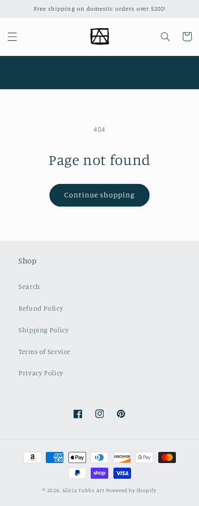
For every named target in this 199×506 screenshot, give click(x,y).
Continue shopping (99, 194)
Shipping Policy (43, 330)
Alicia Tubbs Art (83, 490)
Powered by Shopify (131, 490)
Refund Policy (41, 308)
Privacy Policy (41, 373)
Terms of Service (44, 351)
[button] (12, 36)
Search (29, 286)
